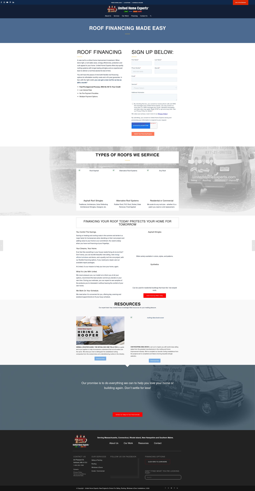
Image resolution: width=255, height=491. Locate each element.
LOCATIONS (127, 2)
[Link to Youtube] (7, 2)
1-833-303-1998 (78, 465)
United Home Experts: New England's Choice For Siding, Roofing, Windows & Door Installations (115, 488)
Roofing (94, 464)
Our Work (128, 443)
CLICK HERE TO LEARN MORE (157, 462)
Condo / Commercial (98, 471)
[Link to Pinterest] (10, 2)
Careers (75, 469)
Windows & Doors (97, 467)
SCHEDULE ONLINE (137, 2)
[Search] (150, 15)
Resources (143, 443)
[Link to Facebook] (165, 487)
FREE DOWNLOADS (116, 2)
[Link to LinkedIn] (13, 2)
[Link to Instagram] (4, 2)
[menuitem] (116, 2)
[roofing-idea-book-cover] (155, 330)
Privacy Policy (77, 472)
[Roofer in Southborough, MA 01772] (1, 245)
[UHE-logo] (127, 9)
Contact (157, 443)
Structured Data (78, 475)
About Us (113, 443)
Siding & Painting (97, 460)
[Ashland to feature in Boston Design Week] (253, 245)
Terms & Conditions (79, 474)
